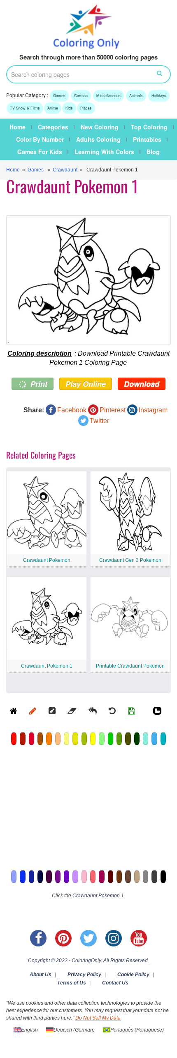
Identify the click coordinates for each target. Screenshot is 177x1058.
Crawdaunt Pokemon (46, 560)
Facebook (71, 410)
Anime (52, 108)
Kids (69, 108)
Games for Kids (39, 151)
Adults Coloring (98, 139)
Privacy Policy (84, 974)
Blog (153, 151)
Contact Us (115, 983)
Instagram (153, 410)
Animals (136, 95)
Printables (147, 139)
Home (17, 127)
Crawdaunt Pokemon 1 (46, 666)
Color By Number (40, 139)
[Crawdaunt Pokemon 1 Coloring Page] (88, 280)
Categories (53, 127)
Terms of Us (71, 983)
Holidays (158, 95)
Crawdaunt (65, 170)
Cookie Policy (133, 974)
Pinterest (113, 410)
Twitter (99, 420)
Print (37, 383)
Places (86, 108)
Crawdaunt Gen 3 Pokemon (130, 560)
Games (59, 95)
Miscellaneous (108, 95)
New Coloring (100, 127)
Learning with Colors (104, 151)
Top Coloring (149, 127)
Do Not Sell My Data (98, 1018)
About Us (40, 974)
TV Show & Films (25, 108)
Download (141, 383)
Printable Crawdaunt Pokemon (130, 666)
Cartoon (81, 95)
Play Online (85, 383)
